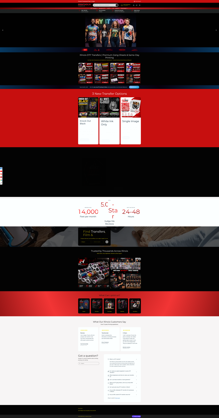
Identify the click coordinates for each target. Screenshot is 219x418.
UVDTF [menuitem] (108, 8)
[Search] (106, 241)
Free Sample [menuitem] (123, 8)
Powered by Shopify (88, 416)
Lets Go (126, 137)
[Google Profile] (1, 180)
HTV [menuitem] (113, 8)
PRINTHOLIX (83, 416)
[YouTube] (1, 171)
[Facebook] (1, 168)
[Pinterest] (1, 177)
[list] (109, 49)
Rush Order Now (134, 87)
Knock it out (84, 139)
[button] (122, 359)
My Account (138, 1)
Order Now (105, 141)
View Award (118, 188)
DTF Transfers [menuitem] (94, 8)
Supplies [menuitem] (117, 8)
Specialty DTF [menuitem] (102, 8)
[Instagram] (1, 174)
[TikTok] (1, 183)
